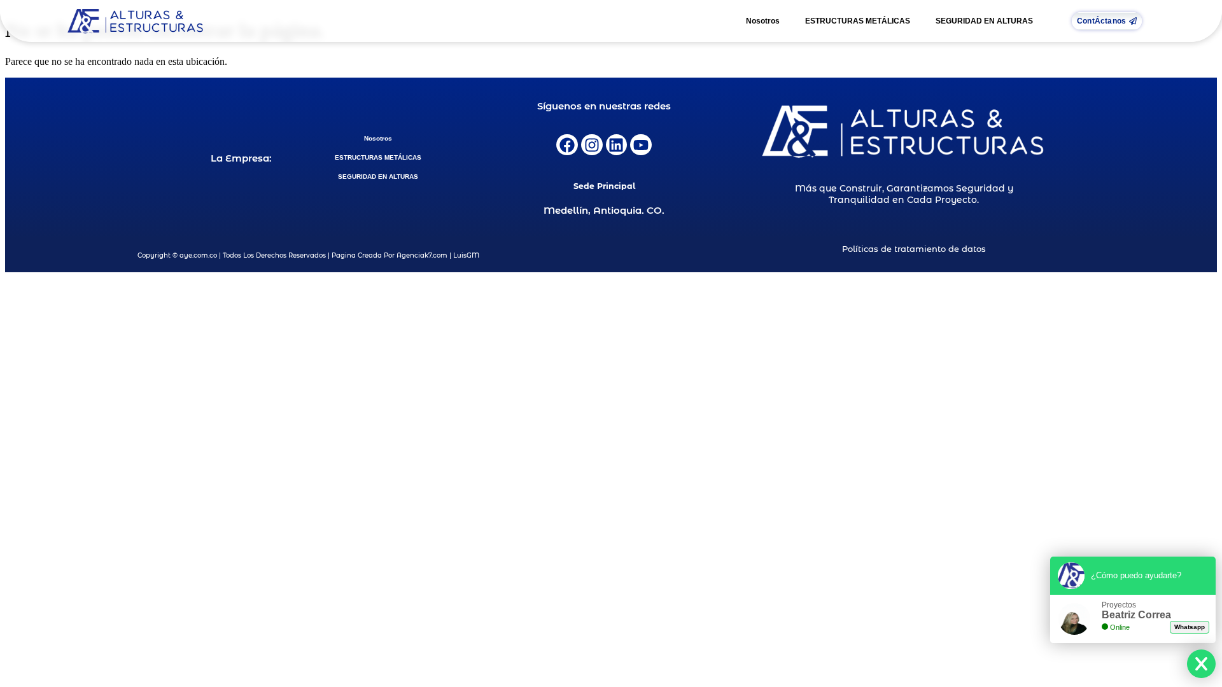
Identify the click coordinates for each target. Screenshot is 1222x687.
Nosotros (763, 21)
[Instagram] (592, 145)
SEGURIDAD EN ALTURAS (984, 21)
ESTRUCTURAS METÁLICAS (857, 21)
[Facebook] (567, 145)
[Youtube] (641, 145)
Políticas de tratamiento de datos (914, 249)
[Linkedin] (617, 145)
